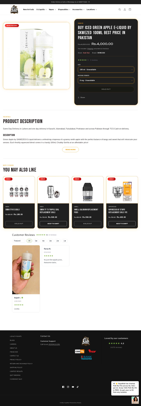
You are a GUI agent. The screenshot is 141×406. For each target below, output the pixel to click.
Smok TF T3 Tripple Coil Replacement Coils (49, 211)
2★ (58, 241)
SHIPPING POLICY (16, 367)
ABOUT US (13, 348)
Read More (71, 149)
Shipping (90, 48)
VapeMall (67, 402)
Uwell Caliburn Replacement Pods (86, 211)
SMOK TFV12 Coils (12, 209)
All (29, 241)
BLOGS (12, 340)
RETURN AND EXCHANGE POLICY (21, 364)
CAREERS (13, 344)
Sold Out (19, 223)
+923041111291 (54, 344)
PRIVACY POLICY (15, 360)
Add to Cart (53, 223)
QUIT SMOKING (15, 375)
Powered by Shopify (75, 402)
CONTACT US (14, 356)
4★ (43, 241)
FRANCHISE (14, 352)
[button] (41, 9)
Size (79, 65)
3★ (50, 241)
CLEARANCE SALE (16, 379)
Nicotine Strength (83, 75)
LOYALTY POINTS (15, 336)
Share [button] (82, 97)
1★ (65, 241)
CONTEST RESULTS (16, 371)
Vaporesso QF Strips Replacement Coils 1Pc (118, 211)
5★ (36, 241)
